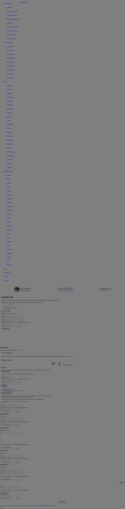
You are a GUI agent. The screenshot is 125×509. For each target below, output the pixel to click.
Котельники (9, 249)
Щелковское (9, 163)
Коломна (9, 221)
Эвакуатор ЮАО (10, 65)
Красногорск (9, 198)
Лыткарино (9, 253)
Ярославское (9, 167)
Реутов (8, 233)
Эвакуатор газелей (11, 34)
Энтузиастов (9, 159)
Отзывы (6, 276)
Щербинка (9, 257)
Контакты (6, 280)
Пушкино (9, 237)
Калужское (9, 112)
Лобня (8, 260)
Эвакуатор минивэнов (12, 30)
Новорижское (10, 136)
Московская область (8, 171)
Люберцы (9, 190)
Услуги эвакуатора (8, 3)
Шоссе (5, 81)
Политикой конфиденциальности (24, 322)
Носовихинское (10, 143)
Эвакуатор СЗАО (10, 73)
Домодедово (9, 206)
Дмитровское (10, 104)
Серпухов (9, 218)
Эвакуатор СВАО (11, 54)
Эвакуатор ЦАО (10, 46)
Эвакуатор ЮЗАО (11, 69)
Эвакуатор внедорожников (13, 26)
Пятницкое (9, 147)
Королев (8, 194)
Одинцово (9, 202)
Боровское (9, 89)
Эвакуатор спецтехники (12, 15)
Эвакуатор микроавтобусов (13, 19)
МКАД (5, 268)
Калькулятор (7, 272)
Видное (8, 245)
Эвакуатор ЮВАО (11, 58)
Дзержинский (10, 264)
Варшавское (9, 93)
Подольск (9, 179)
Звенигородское (10, 108)
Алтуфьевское (10, 85)
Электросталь (10, 210)
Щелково (9, 214)
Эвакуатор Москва (8, 42)
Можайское (9, 132)
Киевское (9, 120)
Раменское (9, 229)
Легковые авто (10, 7)
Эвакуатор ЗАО (10, 77)
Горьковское (9, 101)
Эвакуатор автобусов (11, 38)
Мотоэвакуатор (10, 23)
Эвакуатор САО (10, 50)
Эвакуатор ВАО (10, 62)
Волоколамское (10, 97)
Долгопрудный (10, 225)
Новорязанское (10, 140)
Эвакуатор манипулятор (12, 11)
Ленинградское (10, 124)
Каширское (9, 116)
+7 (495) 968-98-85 (23, 2)
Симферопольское (11, 155)
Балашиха (9, 175)
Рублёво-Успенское (11, 151)
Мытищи (9, 182)
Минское (9, 128)
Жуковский (9, 241)
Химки (8, 186)
